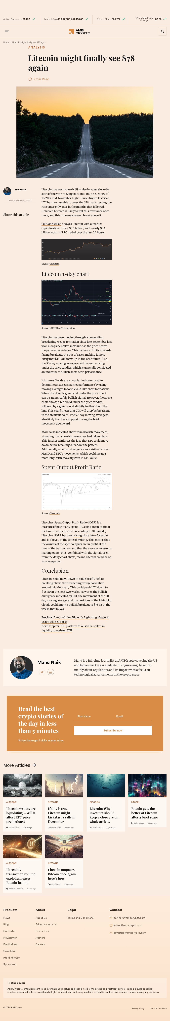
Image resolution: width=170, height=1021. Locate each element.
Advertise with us (46, 924)
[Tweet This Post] (14, 222)
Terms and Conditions (80, 918)
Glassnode (54, 513)
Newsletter (10, 938)
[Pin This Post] (21, 222)
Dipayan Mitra (14, 828)
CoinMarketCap (51, 223)
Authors (40, 938)
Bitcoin (135, 802)
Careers (40, 944)
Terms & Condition (158, 1009)
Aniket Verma (139, 823)
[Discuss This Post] (6, 230)
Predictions (10, 944)
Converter (9, 931)
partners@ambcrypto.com (129, 918)
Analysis (36, 47)
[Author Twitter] (42, 672)
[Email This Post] (28, 222)
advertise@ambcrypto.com (130, 933)
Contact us (42, 931)
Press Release (11, 958)
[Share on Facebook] (6, 222)
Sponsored (9, 964)
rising (78, 535)
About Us (41, 918)
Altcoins (11, 802)
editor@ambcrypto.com (128, 925)
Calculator (9, 951)
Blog (6, 924)
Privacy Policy (138, 1009)
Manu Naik (20, 189)
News (6, 918)
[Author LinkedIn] (50, 672)
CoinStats (54, 263)
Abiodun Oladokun (16, 889)
